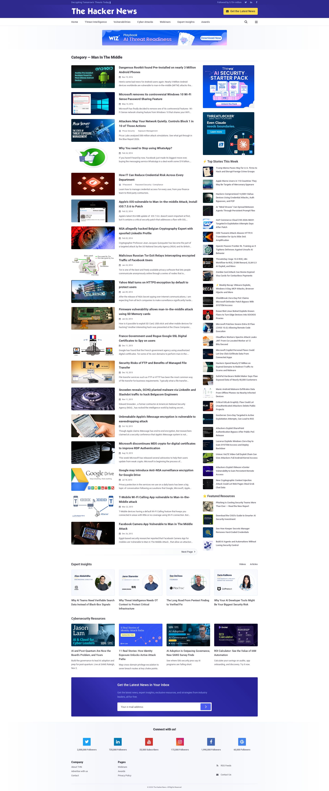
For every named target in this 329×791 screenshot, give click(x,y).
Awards (205, 22)
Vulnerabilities (122, 22)
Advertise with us (79, 771)
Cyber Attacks (145, 22)
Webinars (165, 22)
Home (74, 22)
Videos (242, 564)
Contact (75, 775)
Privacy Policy (124, 775)
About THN (76, 767)
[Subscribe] (205, 706)
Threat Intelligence (96, 22)
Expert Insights (186, 22)
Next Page (188, 551)
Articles (254, 564)
